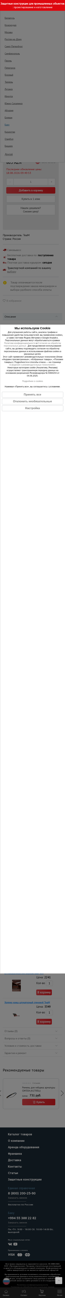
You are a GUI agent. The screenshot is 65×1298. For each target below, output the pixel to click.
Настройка (32, 408)
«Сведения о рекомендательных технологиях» (32, 365)
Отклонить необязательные (32, 401)
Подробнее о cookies (32, 381)
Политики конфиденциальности (20, 343)
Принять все (32, 394)
